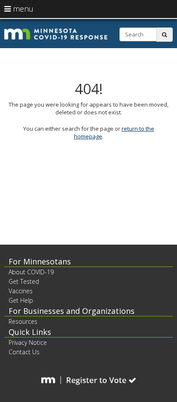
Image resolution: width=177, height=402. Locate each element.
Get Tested (24, 281)
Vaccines (21, 291)
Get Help (21, 300)
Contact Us (24, 352)
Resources (23, 321)
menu (22, 8)
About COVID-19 (31, 272)
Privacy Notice (28, 342)
